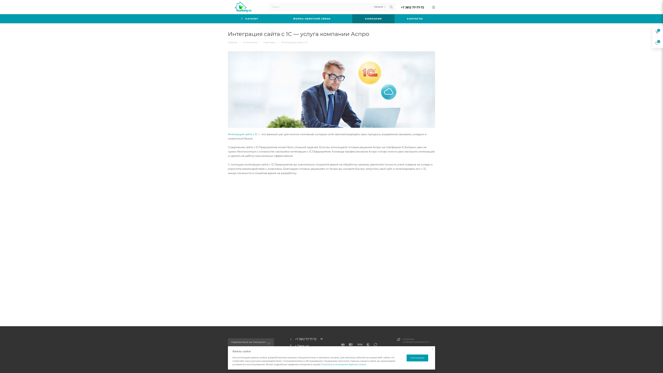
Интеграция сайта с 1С (243, 134)
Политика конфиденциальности (416, 340)
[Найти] (391, 7)
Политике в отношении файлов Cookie (343, 364)
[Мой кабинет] (433, 8)
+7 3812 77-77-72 (412, 7)
